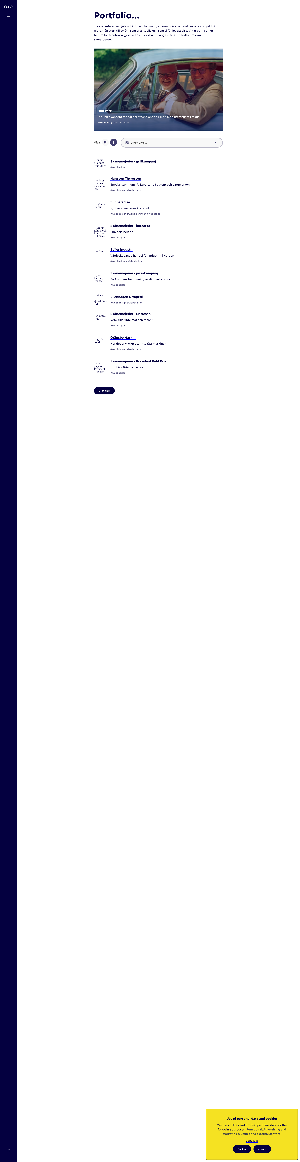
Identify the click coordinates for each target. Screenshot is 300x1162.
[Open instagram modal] (8, 1150)
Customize (252, 1140)
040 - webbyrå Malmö (8, 7)
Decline (242, 1149)
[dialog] (252, 1134)
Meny (8, 15)
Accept (262, 1149)
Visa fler (104, 390)
